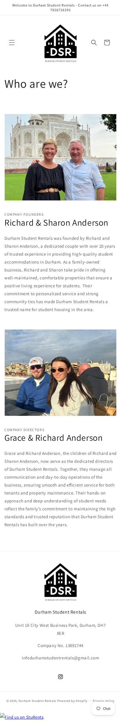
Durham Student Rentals (37, 701)
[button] (11, 42)
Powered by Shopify (72, 701)
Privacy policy (104, 701)
